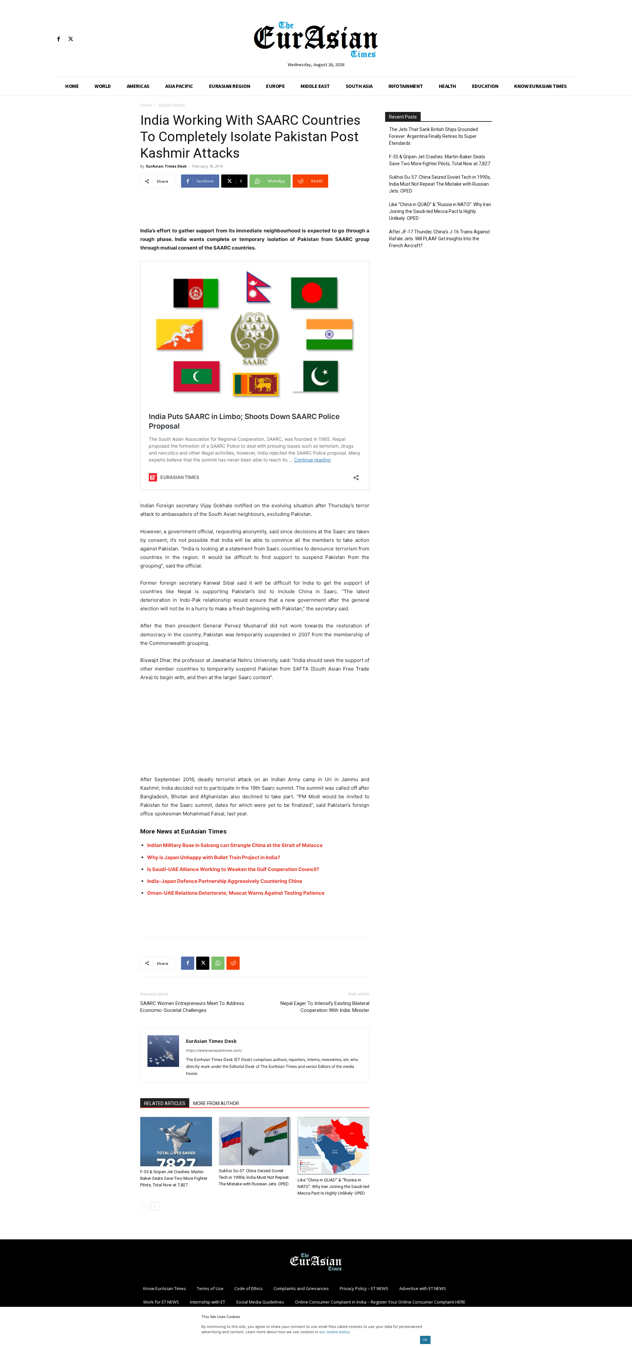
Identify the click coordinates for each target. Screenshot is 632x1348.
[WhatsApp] (217, 963)
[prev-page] (144, 1206)
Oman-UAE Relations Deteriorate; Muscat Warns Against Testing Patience (236, 893)
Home (146, 105)
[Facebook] (58, 39)
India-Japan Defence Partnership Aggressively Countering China (224, 881)
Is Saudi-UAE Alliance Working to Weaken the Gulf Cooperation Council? (233, 869)
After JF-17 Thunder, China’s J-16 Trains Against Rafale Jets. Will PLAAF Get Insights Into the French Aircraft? (439, 238)
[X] (70, 39)
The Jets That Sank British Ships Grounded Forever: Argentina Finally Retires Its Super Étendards (433, 136)
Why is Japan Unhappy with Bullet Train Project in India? (213, 857)
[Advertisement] (255, 210)
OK (425, 1339)
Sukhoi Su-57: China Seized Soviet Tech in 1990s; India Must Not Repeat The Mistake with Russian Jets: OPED (254, 1177)
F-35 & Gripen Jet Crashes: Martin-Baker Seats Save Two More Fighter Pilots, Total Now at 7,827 (173, 1178)
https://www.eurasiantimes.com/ (214, 1050)
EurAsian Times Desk (166, 166)
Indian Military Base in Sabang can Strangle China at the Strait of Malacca (235, 845)
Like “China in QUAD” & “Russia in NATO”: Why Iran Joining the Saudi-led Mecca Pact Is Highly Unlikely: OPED (333, 1186)
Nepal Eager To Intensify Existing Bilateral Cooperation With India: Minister (324, 1006)
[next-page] (155, 1206)
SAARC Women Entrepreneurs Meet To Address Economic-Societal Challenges (192, 1006)
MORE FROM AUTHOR (216, 1103)
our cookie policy (334, 1332)
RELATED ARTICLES (164, 1103)
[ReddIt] (233, 963)
